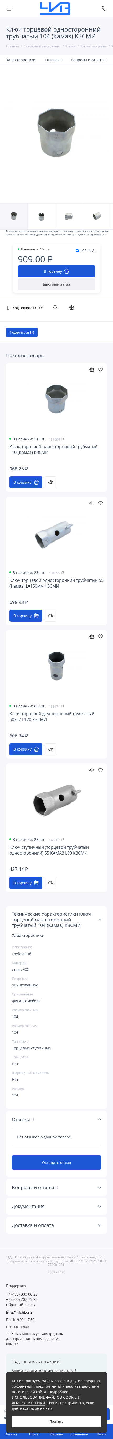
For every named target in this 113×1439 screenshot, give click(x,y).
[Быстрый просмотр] (50, 482)
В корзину (22, 482)
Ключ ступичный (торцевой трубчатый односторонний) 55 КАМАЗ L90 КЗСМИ (49, 850)
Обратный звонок (20, 1305)
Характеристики (20, 59)
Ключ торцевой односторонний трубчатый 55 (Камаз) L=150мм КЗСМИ (56, 583)
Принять (56, 1421)
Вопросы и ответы (89, 59)
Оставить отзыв (56, 1162)
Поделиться (19, 332)
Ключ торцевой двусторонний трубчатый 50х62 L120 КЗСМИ (51, 716)
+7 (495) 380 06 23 (22, 1294)
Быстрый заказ (56, 284)
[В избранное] (56, 307)
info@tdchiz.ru (19, 1312)
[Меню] (9, 9)
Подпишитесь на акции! (36, 1361)
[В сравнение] (72, 307)
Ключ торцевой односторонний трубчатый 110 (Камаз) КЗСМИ (53, 449)
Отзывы (54, 59)
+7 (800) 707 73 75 (22, 1299)
